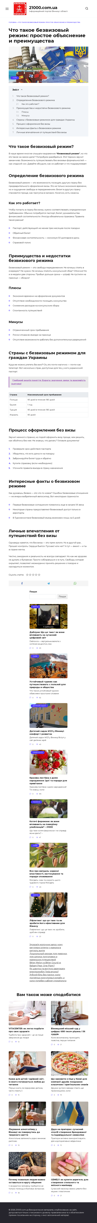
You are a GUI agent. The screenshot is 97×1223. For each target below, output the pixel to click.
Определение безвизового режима (35, 100)
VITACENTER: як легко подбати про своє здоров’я (26, 1030)
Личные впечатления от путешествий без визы (41, 132)
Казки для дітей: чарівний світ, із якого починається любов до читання (27, 1082)
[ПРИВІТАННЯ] (48, 773)
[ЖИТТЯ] (48, 627)
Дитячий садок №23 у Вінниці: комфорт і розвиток (47, 732)
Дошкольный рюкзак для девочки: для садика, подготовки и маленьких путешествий (48, 956)
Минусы (26, 116)
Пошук (33, 591)
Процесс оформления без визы (33, 124)
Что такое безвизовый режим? (32, 96)
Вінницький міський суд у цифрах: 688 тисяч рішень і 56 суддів (68, 1031)
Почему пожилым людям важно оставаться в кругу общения (27, 1181)
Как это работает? (30, 104)
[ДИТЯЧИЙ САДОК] (48, 726)
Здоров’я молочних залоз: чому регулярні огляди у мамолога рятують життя (46, 947)
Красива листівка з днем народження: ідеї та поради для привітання (48, 781)
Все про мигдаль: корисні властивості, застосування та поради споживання (46, 874)
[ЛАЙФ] (48, 676)
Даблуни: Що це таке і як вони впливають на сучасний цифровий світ (47, 635)
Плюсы (25, 112)
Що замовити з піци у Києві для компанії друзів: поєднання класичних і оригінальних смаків (69, 1082)
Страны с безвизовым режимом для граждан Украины (45, 120)
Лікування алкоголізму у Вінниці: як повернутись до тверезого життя (24, 1132)
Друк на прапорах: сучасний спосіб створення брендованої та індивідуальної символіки (69, 1132)
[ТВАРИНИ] (48, 816)
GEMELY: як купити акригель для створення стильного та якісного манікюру (69, 1182)
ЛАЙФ (15, 78)
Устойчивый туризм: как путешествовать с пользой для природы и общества (48, 684)
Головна (12, 22)
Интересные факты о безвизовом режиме (38, 128)
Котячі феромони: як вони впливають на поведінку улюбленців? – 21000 (44, 824)
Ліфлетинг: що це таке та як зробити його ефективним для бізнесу (47, 923)
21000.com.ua (43, 7)
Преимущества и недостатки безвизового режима (43, 108)
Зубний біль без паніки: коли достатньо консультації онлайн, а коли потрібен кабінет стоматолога (48, 978)
